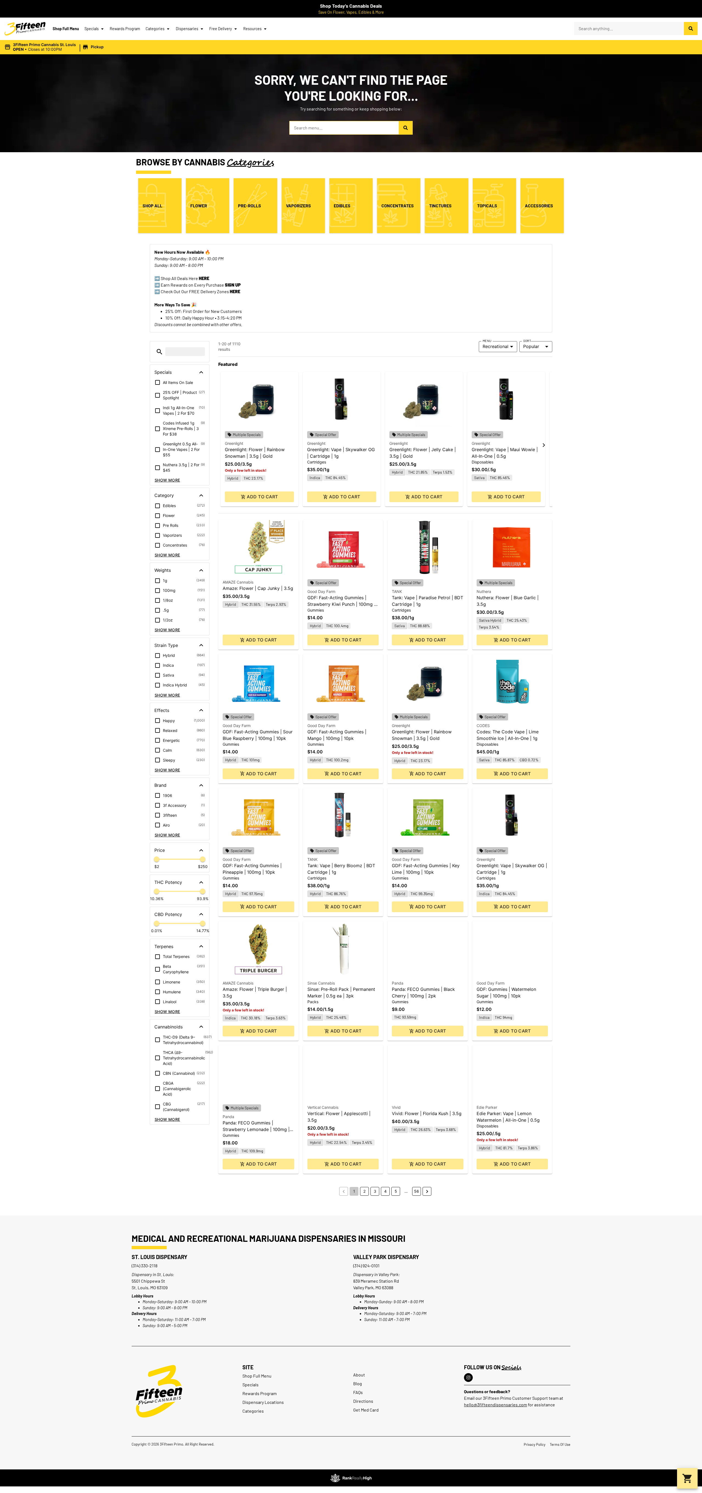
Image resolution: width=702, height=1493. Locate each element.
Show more (167, 480)
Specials (91, 28)
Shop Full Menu (66, 28)
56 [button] (416, 1191)
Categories (155, 28)
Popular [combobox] (531, 346)
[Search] (691, 28)
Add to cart (262, 496)
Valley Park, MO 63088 (373, 1287)
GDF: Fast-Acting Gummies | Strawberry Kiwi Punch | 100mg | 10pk (341, 604)
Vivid (396, 1107)
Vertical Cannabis (322, 1107)
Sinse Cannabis (321, 983)
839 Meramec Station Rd (376, 1280)
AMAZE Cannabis (238, 582)
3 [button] (375, 1191)
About (359, 1374)
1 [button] (354, 1191)
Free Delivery (220, 28)
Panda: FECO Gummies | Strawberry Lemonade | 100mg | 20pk (256, 1129)
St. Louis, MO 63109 (150, 1287)
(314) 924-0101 (366, 1265)
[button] (54, 47)
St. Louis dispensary (159, 1257)
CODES (483, 725)
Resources (252, 28)
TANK (397, 591)
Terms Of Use (560, 1444)
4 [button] (385, 1191)
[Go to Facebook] (468, 1377)
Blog (357, 1383)
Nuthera (484, 591)
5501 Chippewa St (148, 1280)
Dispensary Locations (263, 1402)
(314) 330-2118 (144, 1265)
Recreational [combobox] (495, 346)
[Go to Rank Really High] (351, 1478)
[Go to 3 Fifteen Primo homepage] (25, 29)
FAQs (358, 1392)
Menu (487, 341)
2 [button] (364, 1191)
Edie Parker (487, 1107)
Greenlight (234, 443)
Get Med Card (366, 1409)
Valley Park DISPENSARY (386, 1257)
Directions (363, 1401)
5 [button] (396, 1191)
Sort (527, 341)
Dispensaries (187, 28)
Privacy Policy (534, 1444)
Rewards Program (125, 28)
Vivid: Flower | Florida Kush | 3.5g (427, 1113)
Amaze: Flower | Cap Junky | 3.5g (258, 588)
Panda (397, 983)
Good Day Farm (321, 591)
